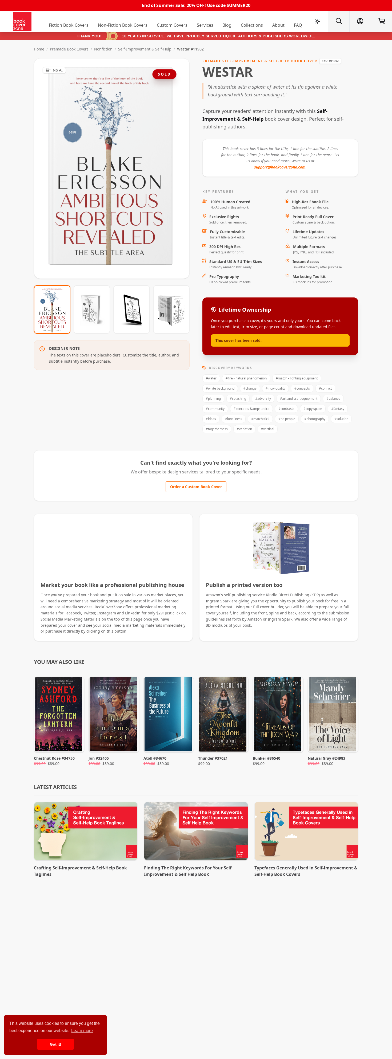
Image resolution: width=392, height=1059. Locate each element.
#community (215, 408)
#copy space (312, 408)
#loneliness (233, 419)
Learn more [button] (82, 1030)
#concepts (302, 388)
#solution (341, 419)
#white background (220, 388)
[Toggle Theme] (317, 21)
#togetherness (217, 429)
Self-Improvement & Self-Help (144, 49)
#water (211, 378)
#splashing (238, 398)
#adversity (263, 398)
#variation (244, 429)
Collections (252, 25)
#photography (314, 419)
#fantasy (337, 408)
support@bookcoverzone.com (280, 167)
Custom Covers (172, 25)
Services (205, 25)
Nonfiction (103, 49)
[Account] (360, 21)
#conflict (325, 388)
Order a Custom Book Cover (196, 486)
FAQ (298, 25)
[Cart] (381, 21)
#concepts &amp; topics (251, 408)
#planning (213, 398)
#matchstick (260, 419)
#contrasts (286, 408)
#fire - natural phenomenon (246, 378)
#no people (286, 419)
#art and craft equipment (298, 398)
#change (250, 388)
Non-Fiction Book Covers (122, 25)
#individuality (275, 388)
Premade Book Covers (69, 49)
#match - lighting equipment (297, 378)
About (278, 25)
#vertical (267, 429)
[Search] (338, 21)
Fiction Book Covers (69, 25)
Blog (226, 25)
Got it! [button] (55, 1044)
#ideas (211, 419)
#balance (333, 398)
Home (39, 49)
